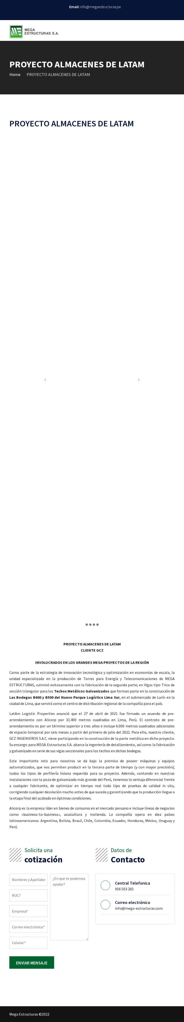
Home (14, 74)
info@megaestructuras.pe (100, 6)
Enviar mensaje (31, 963)
